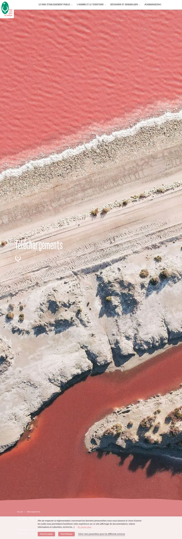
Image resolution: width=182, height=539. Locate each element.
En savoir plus (84, 527)
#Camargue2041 (153, 5)
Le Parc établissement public (54, 5)
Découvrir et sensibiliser (124, 5)
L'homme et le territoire (90, 5)
